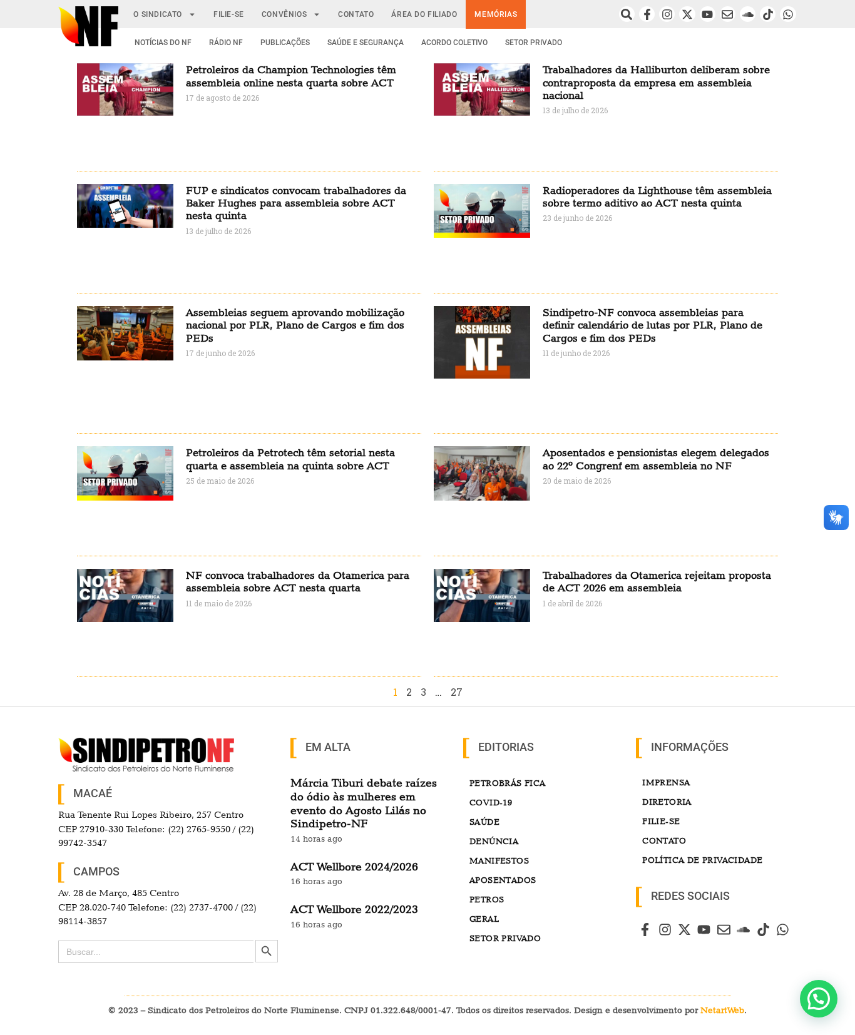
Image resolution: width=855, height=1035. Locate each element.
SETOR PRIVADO (533, 42)
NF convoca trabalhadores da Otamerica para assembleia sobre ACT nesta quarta (297, 581)
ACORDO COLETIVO (454, 42)
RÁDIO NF (226, 42)
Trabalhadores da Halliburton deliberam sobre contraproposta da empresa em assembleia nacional (656, 82)
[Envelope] (727, 14)
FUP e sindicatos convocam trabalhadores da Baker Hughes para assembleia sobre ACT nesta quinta (296, 203)
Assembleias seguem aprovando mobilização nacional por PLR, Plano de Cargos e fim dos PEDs (295, 325)
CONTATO (356, 14)
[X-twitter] (687, 14)
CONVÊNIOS (284, 14)
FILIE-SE (228, 14)
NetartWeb (722, 1010)
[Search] (627, 14)
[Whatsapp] (788, 14)
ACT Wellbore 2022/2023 (354, 908)
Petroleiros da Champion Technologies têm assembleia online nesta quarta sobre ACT (291, 75)
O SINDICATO (157, 14)
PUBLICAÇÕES (285, 42)
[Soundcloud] (747, 14)
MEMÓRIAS (495, 14)
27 (457, 691)
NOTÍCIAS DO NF (163, 42)
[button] (818, 998)
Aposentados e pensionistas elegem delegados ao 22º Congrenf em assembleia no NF (656, 458)
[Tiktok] (768, 14)
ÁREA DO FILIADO (424, 14)
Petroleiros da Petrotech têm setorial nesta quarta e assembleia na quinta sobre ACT (290, 458)
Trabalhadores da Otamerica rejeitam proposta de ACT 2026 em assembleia (657, 581)
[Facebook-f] (647, 14)
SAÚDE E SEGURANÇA (365, 42)
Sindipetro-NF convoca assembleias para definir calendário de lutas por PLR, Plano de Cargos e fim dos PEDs (652, 325)
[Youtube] (707, 14)
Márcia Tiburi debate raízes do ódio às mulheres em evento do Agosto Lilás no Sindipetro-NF (363, 803)
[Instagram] (667, 14)
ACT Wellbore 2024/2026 (354, 866)
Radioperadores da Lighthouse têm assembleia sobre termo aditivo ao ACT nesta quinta (657, 196)
